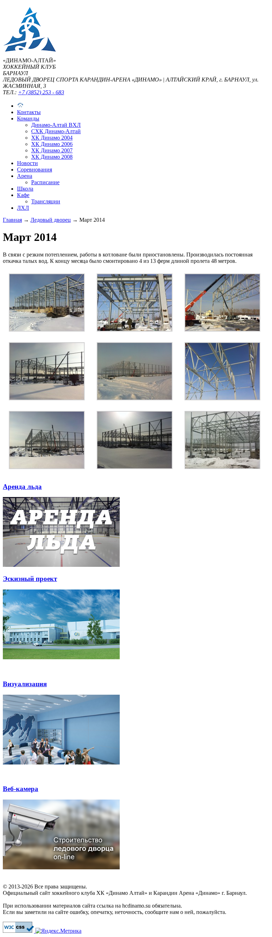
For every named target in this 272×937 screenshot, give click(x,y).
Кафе (23, 195)
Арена (24, 176)
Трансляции (45, 201)
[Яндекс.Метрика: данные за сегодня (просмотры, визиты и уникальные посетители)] (58, 931)
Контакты (29, 112)
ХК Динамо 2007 (52, 150)
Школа (25, 189)
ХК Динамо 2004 (52, 138)
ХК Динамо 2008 (52, 157)
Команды (28, 118)
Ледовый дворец (50, 220)
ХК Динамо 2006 (52, 144)
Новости (27, 163)
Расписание (45, 182)
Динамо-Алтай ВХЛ (56, 125)
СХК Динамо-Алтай (56, 131)
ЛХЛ (23, 208)
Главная (12, 220)
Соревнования (34, 169)
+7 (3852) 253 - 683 (41, 92)
